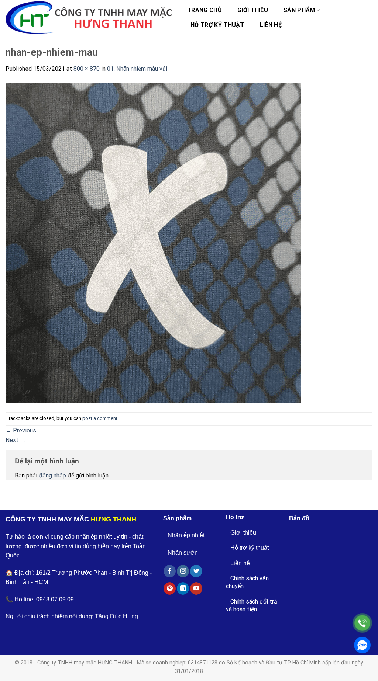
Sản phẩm (299, 10)
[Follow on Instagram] (183, 571)
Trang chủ (204, 10)
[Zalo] (362, 645)
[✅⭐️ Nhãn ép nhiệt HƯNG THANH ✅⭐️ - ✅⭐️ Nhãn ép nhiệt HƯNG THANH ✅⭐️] (89, 17)
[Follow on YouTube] (196, 588)
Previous (21, 430)
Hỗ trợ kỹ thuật (217, 24)
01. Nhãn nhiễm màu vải (137, 68)
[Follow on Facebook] (170, 571)
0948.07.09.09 (55, 599)
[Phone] (362, 623)
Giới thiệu (252, 10)
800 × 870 (86, 68)
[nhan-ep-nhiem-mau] (153, 242)
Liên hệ (271, 24)
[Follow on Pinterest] (170, 588)
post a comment (99, 418)
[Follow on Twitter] (196, 571)
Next (16, 440)
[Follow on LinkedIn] (183, 588)
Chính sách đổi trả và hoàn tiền (251, 605)
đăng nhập (52, 475)
